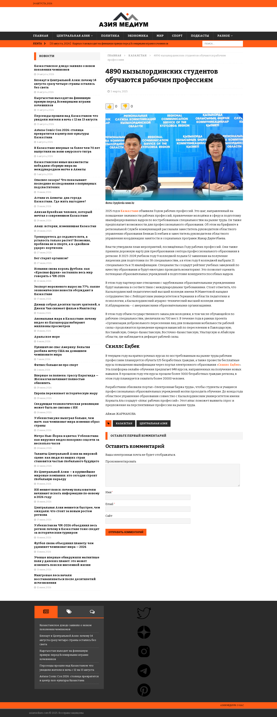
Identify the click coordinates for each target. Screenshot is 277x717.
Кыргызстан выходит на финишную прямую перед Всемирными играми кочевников (62, 101)
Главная (40, 36)
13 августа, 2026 (45, 110)
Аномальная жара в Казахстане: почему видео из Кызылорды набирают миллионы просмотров (65, 322)
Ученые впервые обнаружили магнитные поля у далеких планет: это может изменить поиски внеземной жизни (66, 561)
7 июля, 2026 (43, 359)
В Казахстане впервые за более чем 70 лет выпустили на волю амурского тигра (67, 149)
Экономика (138, 36)
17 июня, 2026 (44, 519)
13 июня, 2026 (44, 569)
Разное (223, 36)
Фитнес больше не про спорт (56, 365)
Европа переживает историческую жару (66, 393)
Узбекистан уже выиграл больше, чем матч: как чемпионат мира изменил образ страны (67, 421)
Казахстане (129, 211)
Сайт (108, 516)
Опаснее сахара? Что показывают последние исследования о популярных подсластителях (65, 183)
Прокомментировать (120, 461)
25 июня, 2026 (44, 430)
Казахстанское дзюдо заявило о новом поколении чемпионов (64, 67)
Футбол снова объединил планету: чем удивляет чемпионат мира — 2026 (63, 545)
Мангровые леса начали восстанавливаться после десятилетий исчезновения (65, 579)
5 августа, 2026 (45, 174)
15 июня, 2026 (44, 551)
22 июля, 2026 (44, 281)
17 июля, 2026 (44, 299)
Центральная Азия (73, 36)
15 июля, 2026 (44, 313)
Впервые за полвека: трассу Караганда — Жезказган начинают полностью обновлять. (66, 379)
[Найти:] (222, 43)
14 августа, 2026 (45, 92)
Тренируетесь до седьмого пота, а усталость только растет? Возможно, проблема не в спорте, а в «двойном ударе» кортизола (62, 242)
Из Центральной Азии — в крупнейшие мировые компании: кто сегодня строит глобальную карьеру (65, 475)
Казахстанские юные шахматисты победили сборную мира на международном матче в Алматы (61, 165)
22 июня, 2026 (44, 466)
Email (109, 504)
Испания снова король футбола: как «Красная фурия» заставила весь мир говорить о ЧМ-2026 (63, 272)
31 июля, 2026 (44, 192)
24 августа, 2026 (45, 74)
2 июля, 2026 (43, 370)
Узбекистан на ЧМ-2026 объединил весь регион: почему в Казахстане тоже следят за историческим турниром (66, 529)
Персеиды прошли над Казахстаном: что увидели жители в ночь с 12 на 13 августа (66, 117)
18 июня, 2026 (44, 501)
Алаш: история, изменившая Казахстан (65, 226)
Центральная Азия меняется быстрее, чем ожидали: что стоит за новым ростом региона (67, 511)
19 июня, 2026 (44, 484)
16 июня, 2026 (44, 537)
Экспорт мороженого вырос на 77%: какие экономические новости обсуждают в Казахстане (67, 290)
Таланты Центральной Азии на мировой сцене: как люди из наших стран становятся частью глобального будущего (66, 457)
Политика (110, 36)
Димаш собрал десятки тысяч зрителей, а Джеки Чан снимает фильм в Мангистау (67, 306)
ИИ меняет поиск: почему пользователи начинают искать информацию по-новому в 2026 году (66, 493)
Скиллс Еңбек (228, 365)
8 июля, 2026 (43, 341)
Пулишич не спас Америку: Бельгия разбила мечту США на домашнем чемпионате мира (62, 350)
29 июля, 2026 (44, 220)
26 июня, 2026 (44, 412)
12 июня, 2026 (44, 587)
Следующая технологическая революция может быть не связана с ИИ (66, 405)
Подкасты (200, 36)
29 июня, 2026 (44, 387)
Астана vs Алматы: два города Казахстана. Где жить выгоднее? (60, 199)
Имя (108, 492)
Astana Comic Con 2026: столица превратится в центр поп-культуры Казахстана (61, 133)
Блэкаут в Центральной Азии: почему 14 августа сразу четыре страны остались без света (65, 83)
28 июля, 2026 (44, 231)
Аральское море (47, 337)
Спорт (177, 36)
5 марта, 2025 (119, 91)
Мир (160, 36)
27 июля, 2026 (44, 252)
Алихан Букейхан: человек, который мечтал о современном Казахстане (63, 213)
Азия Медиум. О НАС (232, 705)
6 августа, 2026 (45, 142)
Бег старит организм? (51, 258)
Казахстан (124, 423)
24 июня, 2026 (44, 448)
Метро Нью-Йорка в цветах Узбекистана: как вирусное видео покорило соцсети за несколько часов (66, 439)
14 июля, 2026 (44, 331)
